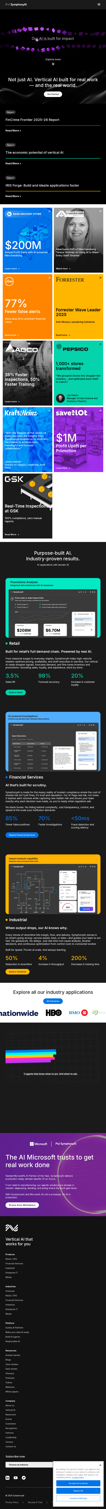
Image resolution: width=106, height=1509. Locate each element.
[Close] (100, 1465)
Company (10, 1401)
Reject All (78, 1491)
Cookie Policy (78, 1477)
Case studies (12, 1364)
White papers (12, 1391)
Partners (10, 1433)
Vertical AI (10, 1410)
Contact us (11, 1446)
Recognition (11, 1428)
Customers (11, 1423)
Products (10, 1254)
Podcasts (10, 1378)
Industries (11, 1286)
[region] (78, 1484)
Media (9, 1277)
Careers (9, 1442)
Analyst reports (13, 1355)
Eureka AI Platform (14, 1327)
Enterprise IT (12, 1272)
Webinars (10, 1387)
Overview (10, 1291)
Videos (9, 1382)
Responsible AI (13, 1341)
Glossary (10, 1373)
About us (10, 1405)
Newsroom (11, 1414)
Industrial (10, 1268)
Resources (11, 1350)
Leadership (11, 1437)
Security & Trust (35, 1502)
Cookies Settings (78, 1498)
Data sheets (11, 1369)
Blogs (8, 1360)
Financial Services (14, 1263)
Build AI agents (13, 1337)
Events (9, 1419)
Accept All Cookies (78, 1483)
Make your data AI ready (17, 1332)
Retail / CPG (11, 1259)
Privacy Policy (12, 1502)
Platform (10, 1323)
